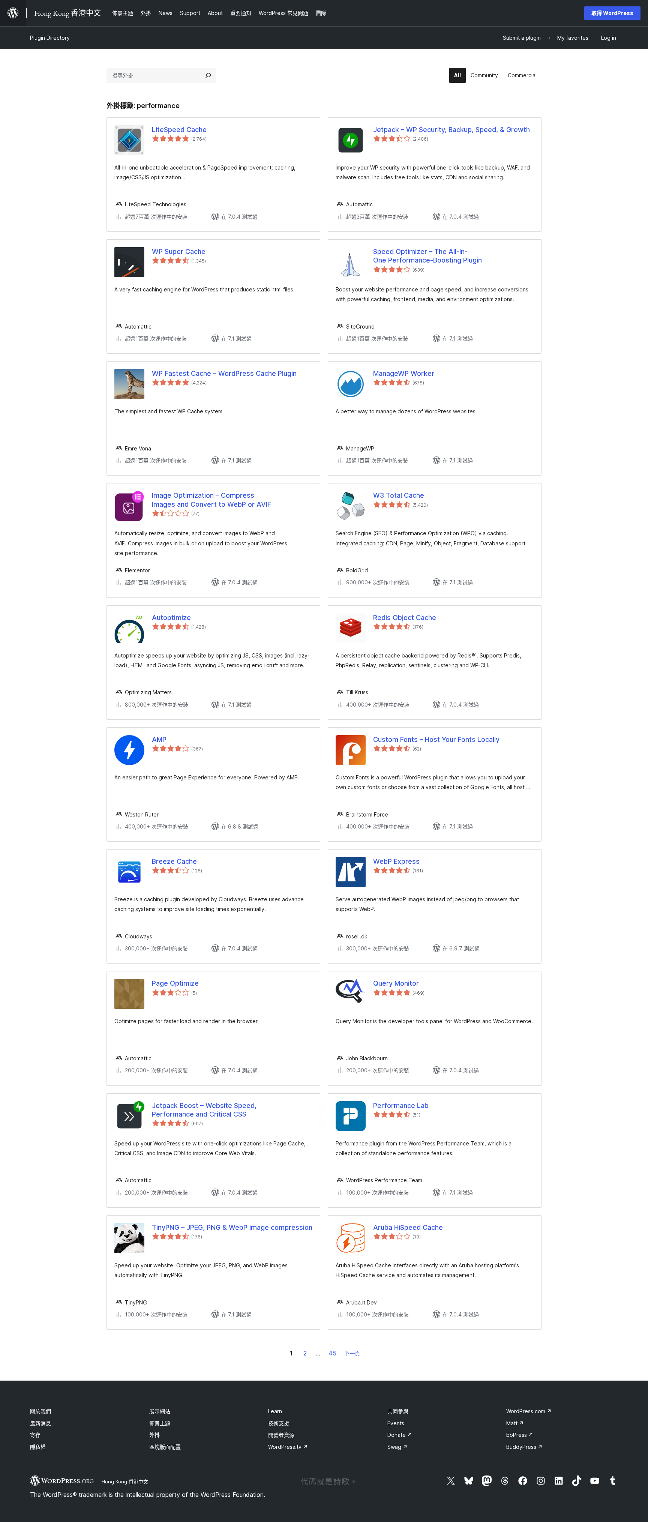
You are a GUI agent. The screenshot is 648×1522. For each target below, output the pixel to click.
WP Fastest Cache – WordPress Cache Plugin (224, 373)
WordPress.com (529, 1411)
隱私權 (38, 1447)
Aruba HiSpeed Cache (408, 1227)
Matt (515, 1423)
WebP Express (396, 861)
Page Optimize (175, 983)
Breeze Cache (174, 861)
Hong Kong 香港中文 (125, 1481)
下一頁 (352, 1353)
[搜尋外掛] (208, 75)
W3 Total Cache (398, 495)
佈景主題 (159, 1423)
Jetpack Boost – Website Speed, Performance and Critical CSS (204, 1110)
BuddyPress (524, 1447)
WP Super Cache (179, 251)
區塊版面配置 (165, 1447)
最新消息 (40, 1423)
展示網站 (159, 1411)
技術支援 (278, 1423)
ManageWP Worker (403, 373)
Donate (399, 1435)
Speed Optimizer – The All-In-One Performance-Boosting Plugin (427, 256)
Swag (397, 1447)
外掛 (154, 1435)
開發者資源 (281, 1435)
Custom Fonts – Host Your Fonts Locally (436, 739)
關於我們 (40, 1411)
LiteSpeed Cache (179, 130)
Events (395, 1423)
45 (332, 1353)
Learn (275, 1411)
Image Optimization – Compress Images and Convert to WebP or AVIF (211, 499)
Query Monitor (396, 983)
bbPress (519, 1435)
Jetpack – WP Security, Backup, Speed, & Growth (451, 130)
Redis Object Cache (404, 617)
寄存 (35, 1435)
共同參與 (397, 1411)
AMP (159, 739)
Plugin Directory (50, 38)
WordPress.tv (288, 1447)
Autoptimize (171, 617)
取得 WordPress (612, 13)
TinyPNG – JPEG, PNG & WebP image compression (232, 1227)
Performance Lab (401, 1105)
